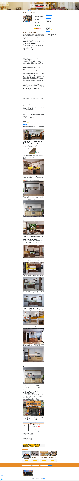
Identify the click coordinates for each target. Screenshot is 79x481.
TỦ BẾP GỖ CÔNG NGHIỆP (31, 10)
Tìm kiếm (55, 12)
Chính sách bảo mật (45, 478)
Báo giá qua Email (49, 18)
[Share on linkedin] (26, 21)
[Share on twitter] (27, 21)
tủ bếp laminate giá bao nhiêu (26, 446)
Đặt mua (36, 28)
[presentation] (22, 456)
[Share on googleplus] (28, 21)
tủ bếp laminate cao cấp (31, 445)
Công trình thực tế (49, 21)
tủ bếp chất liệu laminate (30, 444)
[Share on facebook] (25, 21)
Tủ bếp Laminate (37, 10)
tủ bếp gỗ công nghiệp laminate (37, 444)
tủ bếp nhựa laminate (37, 446)
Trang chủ (23, 10)
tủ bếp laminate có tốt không (37, 445)
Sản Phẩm (26, 10)
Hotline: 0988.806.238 (39, 6)
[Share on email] (29, 21)
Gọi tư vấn (39, 28)
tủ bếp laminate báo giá (25, 445)
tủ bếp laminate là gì (32, 446)
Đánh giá (24, 122)
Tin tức (48, 22)
